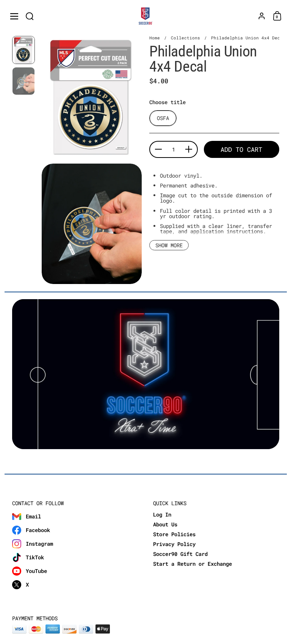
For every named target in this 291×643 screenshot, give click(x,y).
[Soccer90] (145, 16)
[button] (30, 16)
